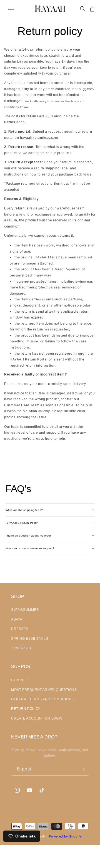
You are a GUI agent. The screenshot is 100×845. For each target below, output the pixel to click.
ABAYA (16, 619)
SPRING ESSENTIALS (29, 639)
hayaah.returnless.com (39, 138)
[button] (11, 9)
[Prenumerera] (82, 769)
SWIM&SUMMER (25, 610)
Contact (19, 680)
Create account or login (36, 718)
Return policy (26, 709)
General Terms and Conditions (42, 699)
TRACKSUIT (21, 648)
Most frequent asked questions (44, 690)
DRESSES (19, 629)
